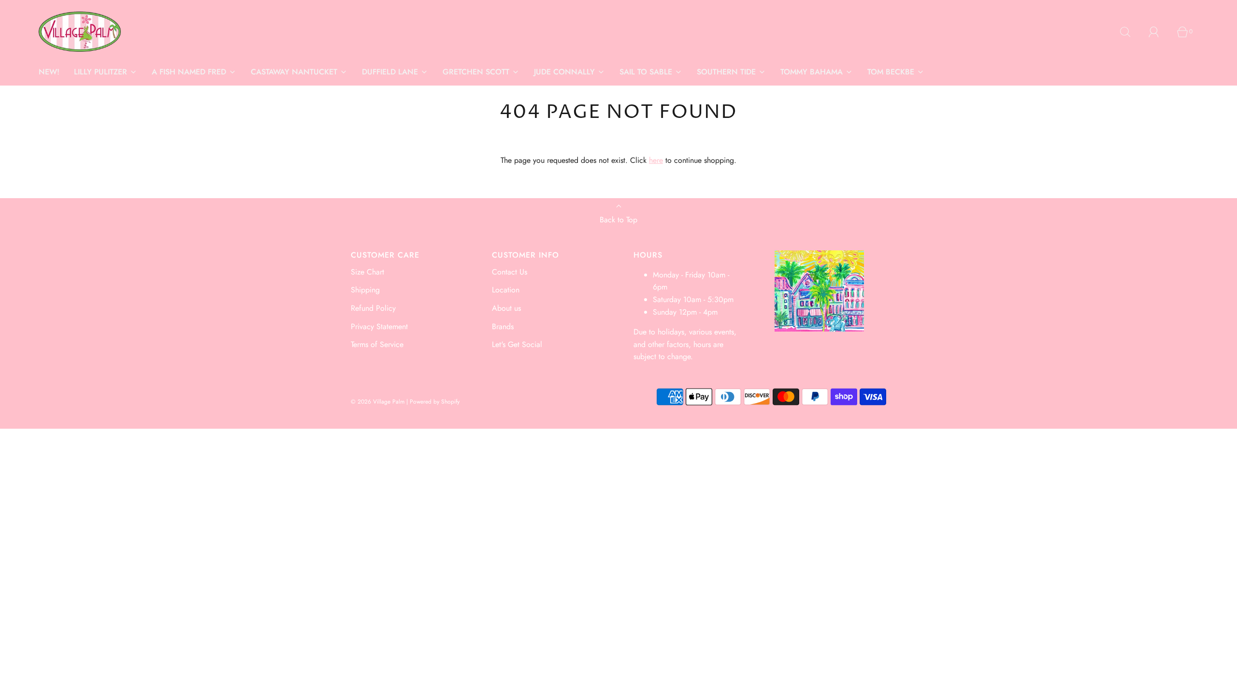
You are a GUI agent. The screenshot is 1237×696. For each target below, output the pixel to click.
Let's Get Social (517, 344)
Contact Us (509, 271)
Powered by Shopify (435, 401)
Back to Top (618, 219)
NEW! (49, 71)
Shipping (365, 289)
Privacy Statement (379, 326)
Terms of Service (377, 344)
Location (505, 289)
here (656, 160)
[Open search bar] (1130, 32)
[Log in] (1159, 32)
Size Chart (367, 271)
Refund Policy (373, 308)
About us (506, 308)
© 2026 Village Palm (377, 401)
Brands (503, 326)
